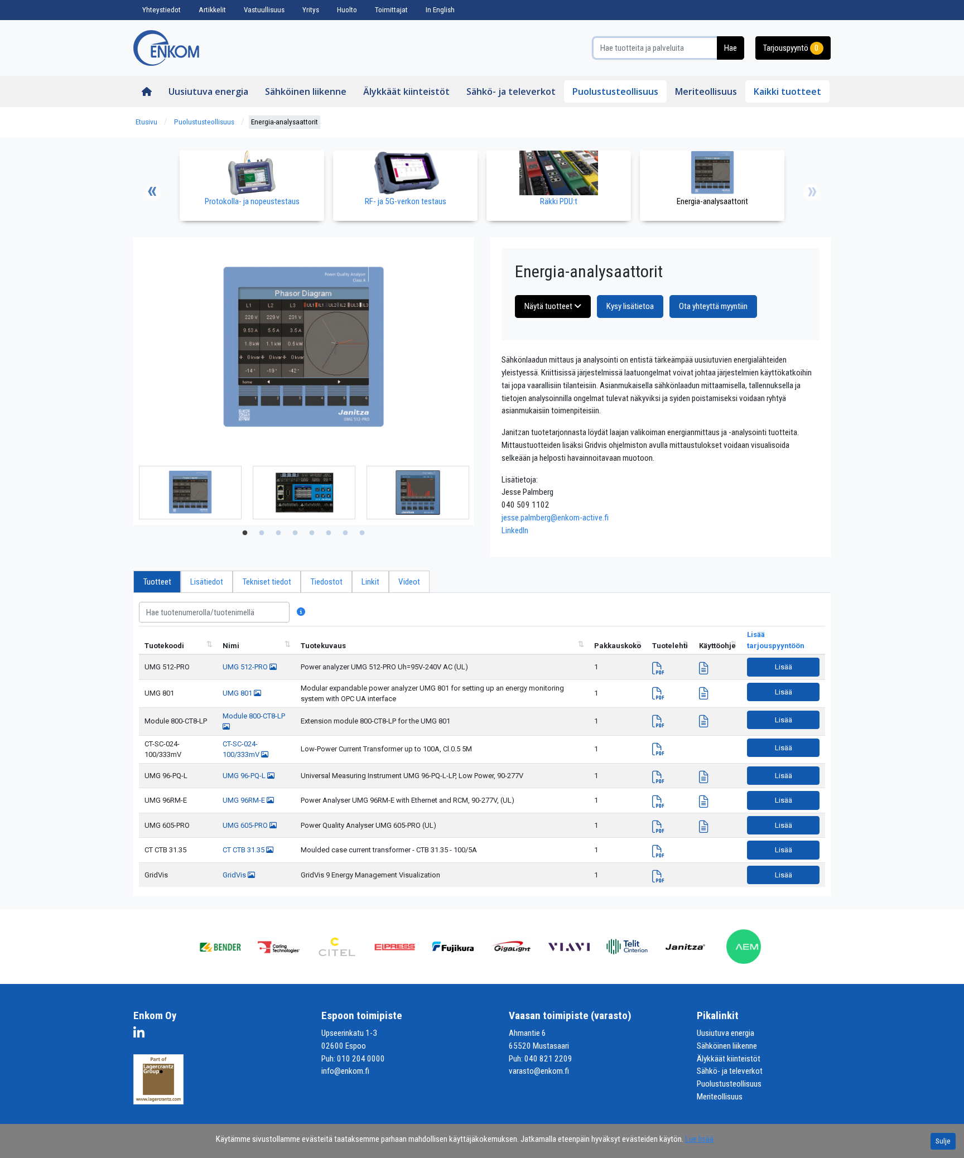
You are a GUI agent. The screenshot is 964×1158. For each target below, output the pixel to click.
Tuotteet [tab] (157, 582)
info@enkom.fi (345, 1071)
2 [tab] (261, 533)
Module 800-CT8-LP (175, 721)
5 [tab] (311, 533)
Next (811, 192)
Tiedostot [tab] (326, 582)
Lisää (783, 667)
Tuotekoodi (164, 645)
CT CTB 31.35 (165, 850)
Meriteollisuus (706, 91)
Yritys (310, 10)
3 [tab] (278, 533)
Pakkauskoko (617, 645)
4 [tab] (295, 533)
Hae (730, 48)
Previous (152, 192)
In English (440, 10)
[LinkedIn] (141, 1035)
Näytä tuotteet (549, 306)
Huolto (347, 10)
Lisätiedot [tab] (206, 582)
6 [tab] (328, 533)
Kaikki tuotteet (787, 91)
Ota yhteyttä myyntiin (713, 306)
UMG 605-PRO (167, 825)
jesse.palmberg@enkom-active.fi (555, 518)
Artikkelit (212, 10)
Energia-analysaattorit (284, 122)
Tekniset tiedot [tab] (266, 582)
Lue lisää (699, 1139)
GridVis (156, 875)
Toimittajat (391, 10)
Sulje (943, 1141)
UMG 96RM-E (165, 800)
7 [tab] (345, 533)
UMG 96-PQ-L (165, 775)
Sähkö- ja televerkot (511, 91)
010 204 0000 (361, 1059)
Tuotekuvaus (323, 645)
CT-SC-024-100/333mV (162, 749)
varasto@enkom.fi (539, 1071)
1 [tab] (244, 533)
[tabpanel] (190, 492)
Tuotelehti (670, 645)
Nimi (231, 645)
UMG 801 (159, 693)
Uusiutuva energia (208, 91)
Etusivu (146, 122)
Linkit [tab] (370, 582)
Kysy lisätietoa (630, 306)
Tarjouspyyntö (791, 48)
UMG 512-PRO (167, 667)
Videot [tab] (409, 582)
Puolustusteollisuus (615, 91)
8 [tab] (362, 533)
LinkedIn (515, 530)
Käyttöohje (717, 645)
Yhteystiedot (161, 10)
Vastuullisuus (264, 10)
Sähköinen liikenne (305, 91)
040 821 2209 (548, 1059)
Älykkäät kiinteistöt (406, 91)
